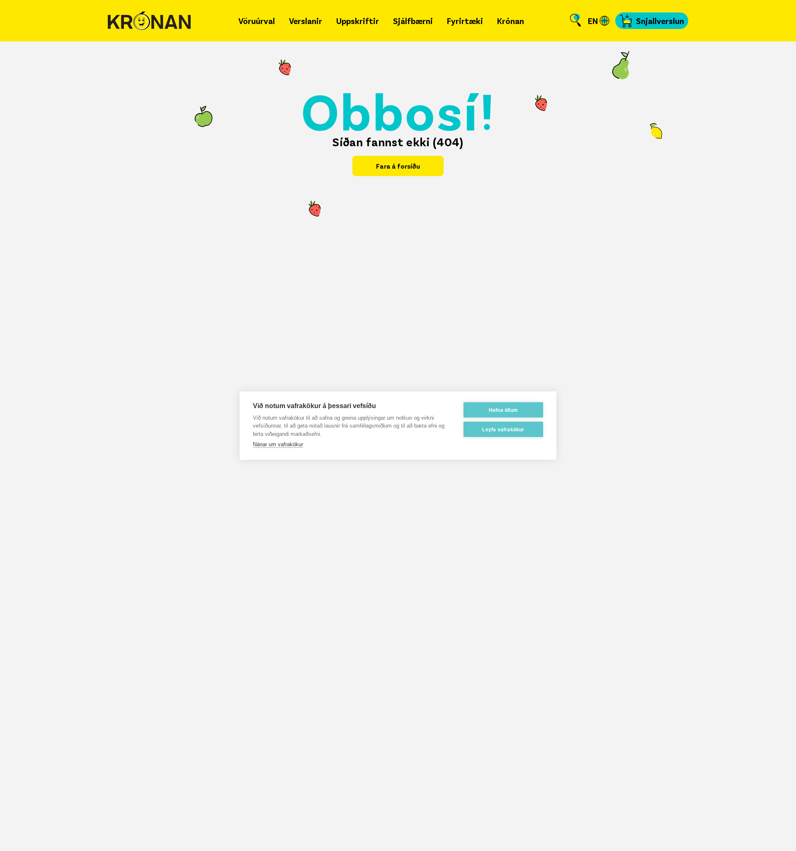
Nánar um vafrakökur (278, 444)
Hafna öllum (503, 410)
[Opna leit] (575, 21)
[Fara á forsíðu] (149, 21)
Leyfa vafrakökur (503, 429)
